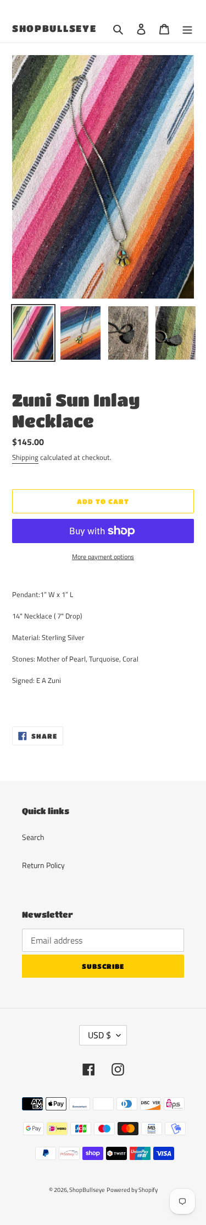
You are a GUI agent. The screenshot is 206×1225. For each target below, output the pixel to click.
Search (33, 837)
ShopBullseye (54, 28)
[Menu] (187, 29)
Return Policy (43, 865)
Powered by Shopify (132, 1189)
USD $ (99, 1035)
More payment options (103, 557)
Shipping (25, 457)
